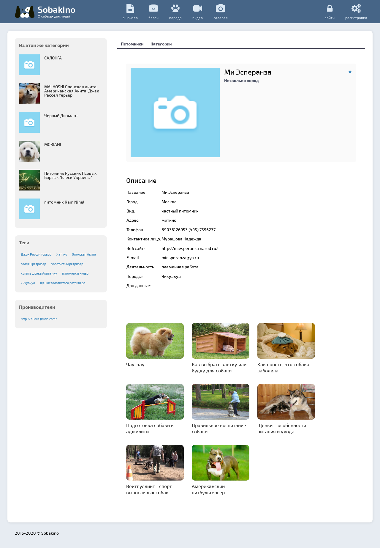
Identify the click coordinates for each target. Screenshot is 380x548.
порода (175, 17)
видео (197, 17)
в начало (130, 17)
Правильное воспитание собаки (219, 428)
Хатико (61, 254)
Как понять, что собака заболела (283, 367)
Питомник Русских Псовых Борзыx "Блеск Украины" (70, 175)
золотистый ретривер (67, 264)
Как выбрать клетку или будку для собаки (219, 367)
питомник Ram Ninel (64, 201)
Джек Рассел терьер (36, 254)
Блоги (153, 17)
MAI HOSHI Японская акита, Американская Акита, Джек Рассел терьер (71, 90)
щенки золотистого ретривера (62, 283)
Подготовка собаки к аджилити (150, 428)
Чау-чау (135, 364)
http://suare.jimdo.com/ (39, 319)
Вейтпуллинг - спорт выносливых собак (149, 489)
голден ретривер (33, 264)
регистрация (356, 17)
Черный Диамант (61, 115)
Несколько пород (241, 80)
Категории (161, 43)
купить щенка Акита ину (39, 273)
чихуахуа (28, 283)
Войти (329, 17)
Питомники (132, 43)
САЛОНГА (53, 57)
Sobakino (56, 11)
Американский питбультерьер (208, 489)
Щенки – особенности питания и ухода (281, 428)
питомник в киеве (75, 273)
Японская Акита (84, 254)
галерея (220, 17)
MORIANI (52, 144)
